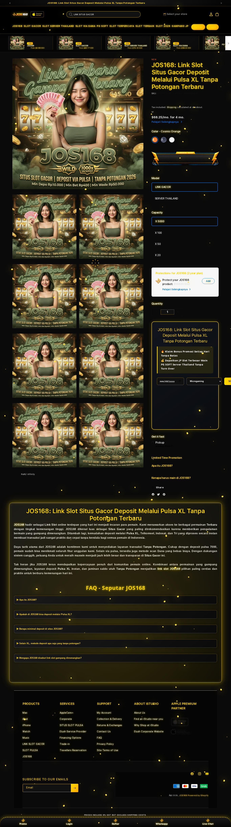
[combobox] (103, 14)
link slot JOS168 (168, 568)
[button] (17, 26)
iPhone (26, 725)
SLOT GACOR (32, 26)
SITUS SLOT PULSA (71, 725)
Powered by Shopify (198, 795)
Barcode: (178, 93)
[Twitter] (159, 495)
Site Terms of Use (107, 750)
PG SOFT (102, 26)
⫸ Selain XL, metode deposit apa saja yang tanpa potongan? (48, 643)
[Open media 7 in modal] (111, 366)
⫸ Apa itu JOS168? (27, 599)
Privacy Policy (105, 744)
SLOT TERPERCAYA (121, 26)
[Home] (20, 14)
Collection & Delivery (109, 719)
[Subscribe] (74, 788)
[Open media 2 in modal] (44, 227)
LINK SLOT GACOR (33, 744)
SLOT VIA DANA (85, 26)
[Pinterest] (165, 495)
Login (69, 823)
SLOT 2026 (163, 26)
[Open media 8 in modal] (44, 435)
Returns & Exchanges (109, 725)
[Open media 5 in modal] (111, 296)
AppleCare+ (66, 712)
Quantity (157, 303)
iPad (25, 719)
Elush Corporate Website (149, 731)
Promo (23, 823)
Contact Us (104, 731)
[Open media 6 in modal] (44, 366)
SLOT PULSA (30, 750)
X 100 (158, 232)
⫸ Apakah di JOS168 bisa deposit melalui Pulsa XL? (44, 614)
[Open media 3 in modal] (111, 227)
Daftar (115, 823)
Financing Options (70, 737)
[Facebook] (154, 495)
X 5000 (159, 221)
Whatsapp (162, 823)
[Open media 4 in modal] (44, 296)
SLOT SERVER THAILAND (58, 26)
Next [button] (221, 3)
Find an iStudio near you (148, 719)
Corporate (66, 719)
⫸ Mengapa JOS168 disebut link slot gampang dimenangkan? (49, 658)
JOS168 (17, 26)
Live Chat (208, 823)
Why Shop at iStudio (146, 725)
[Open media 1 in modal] (77, 123)
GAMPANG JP (180, 26)
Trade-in (65, 744)
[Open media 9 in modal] (111, 435)
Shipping (172, 107)
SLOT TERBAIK (144, 26)
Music (25, 737)
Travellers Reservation (73, 750)
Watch (26, 731)
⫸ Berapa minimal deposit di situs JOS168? (40, 629)
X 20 (158, 255)
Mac (25, 712)
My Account (104, 712)
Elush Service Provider (73, 731)
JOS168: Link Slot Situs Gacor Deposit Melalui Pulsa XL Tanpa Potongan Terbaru (96, 3)
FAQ (99, 737)
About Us (139, 712)
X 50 (158, 244)
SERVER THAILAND (166, 198)
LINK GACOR (163, 187)
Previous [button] (9, 3)
